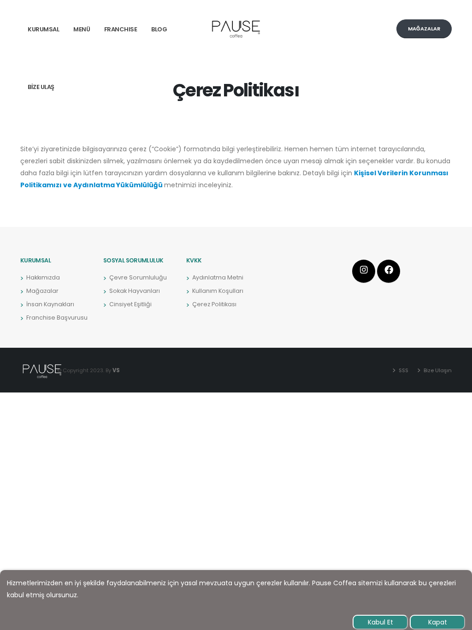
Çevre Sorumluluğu (138, 277)
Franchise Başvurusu (57, 317)
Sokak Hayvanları (134, 291)
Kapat (437, 622)
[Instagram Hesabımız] (363, 271)
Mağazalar (42, 291)
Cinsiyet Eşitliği (130, 304)
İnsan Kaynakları (50, 304)
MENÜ (81, 29)
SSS (402, 370)
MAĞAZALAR (424, 28)
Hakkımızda (43, 277)
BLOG (159, 29)
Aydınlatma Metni (217, 277)
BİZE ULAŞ (41, 87)
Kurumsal (43, 29)
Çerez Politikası (214, 304)
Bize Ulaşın (437, 370)
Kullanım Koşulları (217, 291)
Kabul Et (380, 622)
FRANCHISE (120, 29)
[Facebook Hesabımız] (388, 271)
